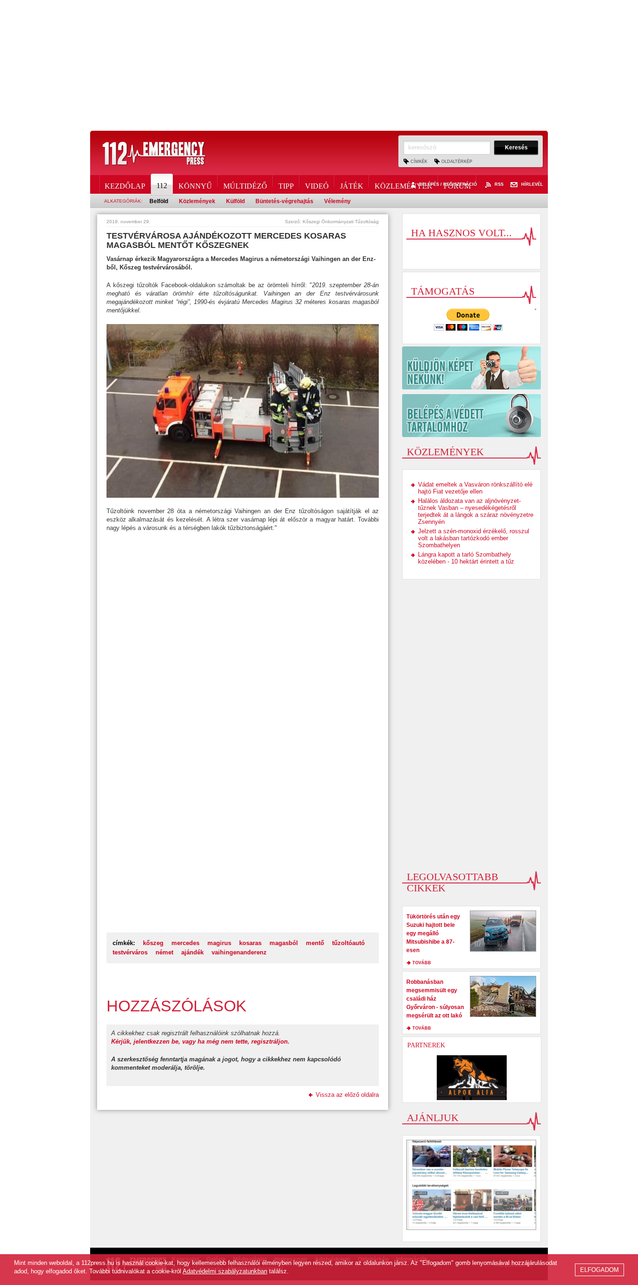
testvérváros (130, 952)
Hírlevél (532, 184)
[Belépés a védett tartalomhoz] (471, 415)
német (164, 952)
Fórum (457, 184)
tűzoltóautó (348, 942)
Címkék (419, 161)
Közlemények (403, 184)
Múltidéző (245, 184)
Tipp (286, 184)
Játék (351, 184)
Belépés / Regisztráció (448, 184)
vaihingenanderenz (239, 952)
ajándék (192, 952)
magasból (283, 942)
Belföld (158, 201)
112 (161, 186)
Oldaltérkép (456, 161)
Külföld (235, 201)
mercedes (185, 942)
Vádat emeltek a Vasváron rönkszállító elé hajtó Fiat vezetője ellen (475, 488)
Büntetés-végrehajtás (284, 201)
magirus (219, 942)
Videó (317, 184)
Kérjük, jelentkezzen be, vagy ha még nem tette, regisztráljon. (200, 1041)
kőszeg (153, 942)
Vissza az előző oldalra (347, 1094)
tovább (421, 962)
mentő (315, 942)
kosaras (250, 942)
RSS (499, 184)
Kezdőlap (125, 184)
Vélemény (337, 201)
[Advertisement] (319, 65)
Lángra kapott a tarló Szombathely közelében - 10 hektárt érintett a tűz (466, 558)
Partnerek (426, 1045)
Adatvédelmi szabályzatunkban (225, 1271)
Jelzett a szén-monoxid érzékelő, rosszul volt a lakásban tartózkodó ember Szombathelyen (473, 538)
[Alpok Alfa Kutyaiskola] (472, 1077)
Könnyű (195, 184)
